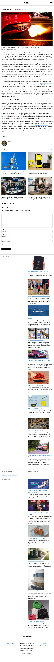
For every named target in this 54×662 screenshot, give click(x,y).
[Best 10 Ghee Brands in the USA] (38, 401)
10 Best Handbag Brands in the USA (37, 621)
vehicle (3, 116)
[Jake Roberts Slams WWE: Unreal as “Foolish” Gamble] (38, 506)
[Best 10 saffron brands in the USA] (38, 377)
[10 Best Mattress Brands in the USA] (36, 579)
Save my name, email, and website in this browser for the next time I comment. (18, 245)
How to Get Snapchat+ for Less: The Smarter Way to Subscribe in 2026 (38, 172)
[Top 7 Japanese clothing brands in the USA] (38, 287)
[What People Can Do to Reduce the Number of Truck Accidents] (38, 447)
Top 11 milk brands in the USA (36, 340)
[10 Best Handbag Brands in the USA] (38, 610)
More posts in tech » (49, 149)
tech (9, 136)
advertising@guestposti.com (9, 475)
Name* (2, 229)
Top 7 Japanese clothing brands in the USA (39, 296)
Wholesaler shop (27, 660)
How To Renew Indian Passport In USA (38, 271)
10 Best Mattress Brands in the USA (37, 591)
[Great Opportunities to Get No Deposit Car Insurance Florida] (38, 354)
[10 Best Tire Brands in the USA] (38, 554)
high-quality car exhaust (41, 125)
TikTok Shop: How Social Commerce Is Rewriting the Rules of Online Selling (39, 198)
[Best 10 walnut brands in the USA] (38, 424)
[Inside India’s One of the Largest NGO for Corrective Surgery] (38, 484)
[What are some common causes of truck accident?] (38, 310)
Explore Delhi (43, 645)
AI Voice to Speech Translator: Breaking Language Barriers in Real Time (12, 198)
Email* (2, 234)
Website (2, 239)
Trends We (27, 2)
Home (1, 9)
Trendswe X (44, 643)
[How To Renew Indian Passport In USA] (38, 263)
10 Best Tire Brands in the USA (36, 561)
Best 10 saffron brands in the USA (36, 385)
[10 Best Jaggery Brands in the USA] (38, 531)
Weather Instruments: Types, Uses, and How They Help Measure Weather (12, 172)
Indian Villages (10, 643)
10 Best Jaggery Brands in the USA (36, 538)
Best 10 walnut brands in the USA (36, 430)
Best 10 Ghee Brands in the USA (36, 408)
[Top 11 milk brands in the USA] (38, 333)
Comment (3, 213)
